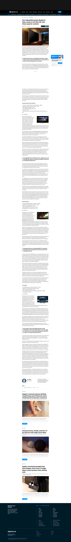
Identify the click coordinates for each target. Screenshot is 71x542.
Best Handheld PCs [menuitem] (32, 14)
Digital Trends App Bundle (56, 525)
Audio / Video (40, 512)
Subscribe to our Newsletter (56, 520)
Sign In (60, 11)
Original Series (55, 516)
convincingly (26, 233)
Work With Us (38, 532)
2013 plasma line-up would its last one (36, 125)
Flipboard (48, 505)
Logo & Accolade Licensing (42, 525)
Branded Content (55, 521)
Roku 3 (41, 187)
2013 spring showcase (37, 131)
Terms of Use (38, 535)
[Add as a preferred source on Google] (43, 26)
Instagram (38, 505)
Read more (24, 423)
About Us (40, 520)
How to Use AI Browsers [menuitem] (39, 14)
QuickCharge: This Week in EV (28, 387)
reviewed (32, 164)
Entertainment (40, 515)
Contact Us (40, 521)
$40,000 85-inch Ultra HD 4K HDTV (39, 65)
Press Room (52, 532)
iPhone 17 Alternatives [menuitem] (46, 14)
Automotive (40, 516)
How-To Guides (55, 515)
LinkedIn (46, 505)
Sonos (37, 387)
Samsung (34, 387)
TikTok (43, 505)
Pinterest (45, 505)
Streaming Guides (55, 512)
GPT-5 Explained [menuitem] (59, 14)
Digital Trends (12, 13)
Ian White (24, 26)
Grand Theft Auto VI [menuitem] (13, 14)
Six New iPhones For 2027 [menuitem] (20, 14)
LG (22, 387)
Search (63, 12)
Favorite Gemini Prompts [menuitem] (53, 14)
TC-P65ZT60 (28, 136)
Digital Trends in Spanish (56, 524)
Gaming (40, 511)
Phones (40, 508)
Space (54, 511)
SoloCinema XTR (36, 346)
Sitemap (52, 534)
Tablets (54, 508)
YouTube (41, 505)
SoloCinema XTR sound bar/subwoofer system (29, 173)
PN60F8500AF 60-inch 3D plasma (27, 220)
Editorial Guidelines (41, 524)
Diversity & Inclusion (39, 534)
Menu (8, 12)
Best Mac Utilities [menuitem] (27, 14)
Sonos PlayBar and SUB (41, 163)
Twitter (40, 505)
